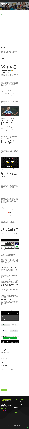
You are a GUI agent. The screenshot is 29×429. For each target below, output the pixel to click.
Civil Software (22, 407)
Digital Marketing (22, 406)
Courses (14, 404)
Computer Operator (22, 401)
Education (5, 6)
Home (2, 6)
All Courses (21, 409)
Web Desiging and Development (24, 404)
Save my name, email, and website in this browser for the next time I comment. (10, 379)
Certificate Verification (15, 407)
